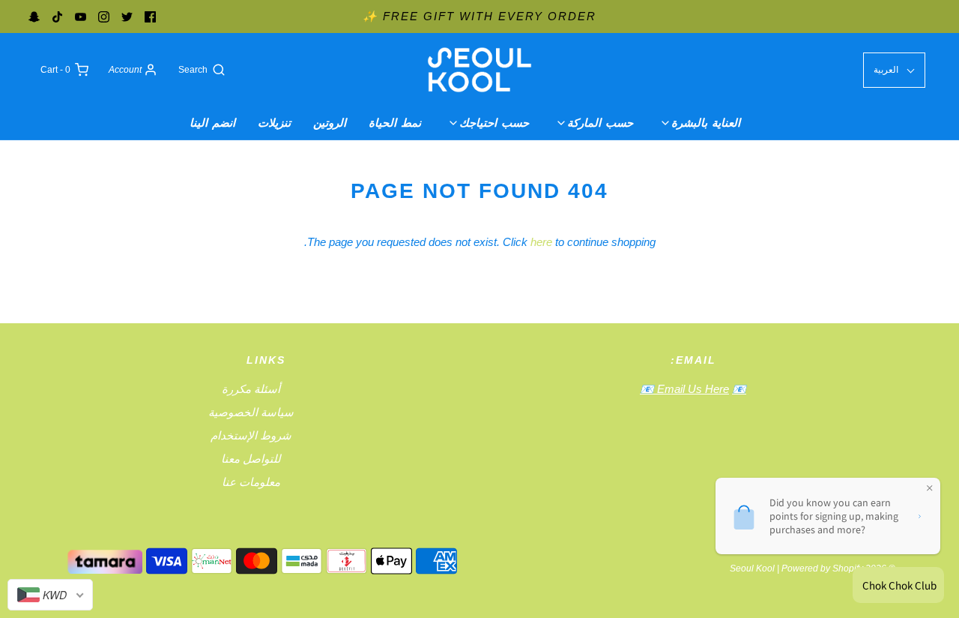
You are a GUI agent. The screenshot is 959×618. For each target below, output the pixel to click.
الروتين (329, 122)
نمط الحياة (395, 122)
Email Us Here (691, 388)
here (541, 242)
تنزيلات (274, 122)
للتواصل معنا (251, 458)
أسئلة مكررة (251, 388)
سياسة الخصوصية (251, 412)
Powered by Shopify (822, 568)
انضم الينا (212, 122)
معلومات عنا (251, 482)
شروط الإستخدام (251, 435)
